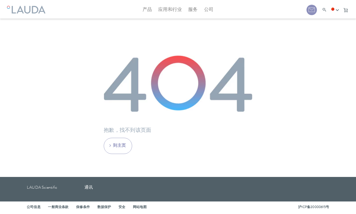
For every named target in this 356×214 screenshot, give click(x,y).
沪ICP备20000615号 (313, 207)
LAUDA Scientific (42, 188)
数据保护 (104, 207)
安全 (122, 207)
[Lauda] (27, 6)
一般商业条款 (58, 207)
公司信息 (34, 207)
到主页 (119, 146)
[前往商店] (345, 10)
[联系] (311, 10)
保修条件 (83, 207)
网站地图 (140, 207)
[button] (335, 10)
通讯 (88, 188)
